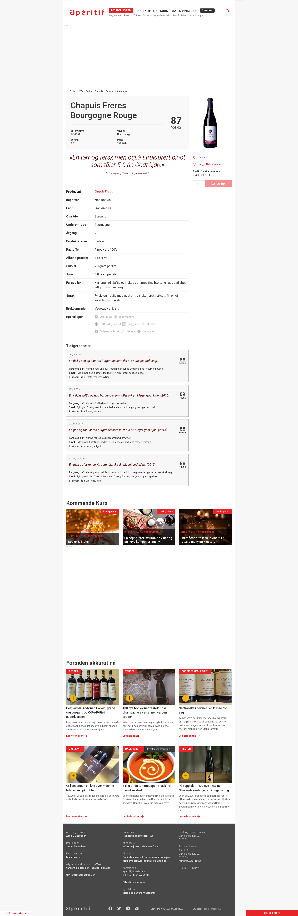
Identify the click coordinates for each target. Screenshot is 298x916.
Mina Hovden (73, 857)
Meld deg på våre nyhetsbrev (139, 893)
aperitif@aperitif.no (134, 871)
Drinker (137, 15)
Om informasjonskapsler (80, 875)
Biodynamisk (127, 317)
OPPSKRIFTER (146, 11)
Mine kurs (186, 15)
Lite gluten (134, 324)
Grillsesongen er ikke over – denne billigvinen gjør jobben (90, 788)
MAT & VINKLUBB (183, 11)
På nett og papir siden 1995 (138, 835)
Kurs (164, 11)
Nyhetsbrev (159, 15)
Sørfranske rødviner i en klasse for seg (203, 710)
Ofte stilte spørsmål (134, 882)
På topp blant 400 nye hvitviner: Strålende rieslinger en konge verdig (204, 788)
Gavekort (147, 15)
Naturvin (131, 331)
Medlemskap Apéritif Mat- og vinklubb (144, 860)
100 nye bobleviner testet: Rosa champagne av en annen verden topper (145, 712)
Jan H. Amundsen (76, 846)
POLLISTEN (123, 10)
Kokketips (198, 15)
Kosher (151, 324)
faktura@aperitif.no (190, 861)
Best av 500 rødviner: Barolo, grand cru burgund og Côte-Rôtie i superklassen (90, 712)
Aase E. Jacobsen (76, 835)
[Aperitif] (87, 12)
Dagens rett (115, 15)
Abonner (207, 10)
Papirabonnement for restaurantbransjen (146, 857)
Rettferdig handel (110, 324)
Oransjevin (148, 331)
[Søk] (227, 11)
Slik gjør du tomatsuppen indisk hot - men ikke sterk (148, 788)
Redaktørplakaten (100, 868)
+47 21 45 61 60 (139, 875)
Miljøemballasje (109, 331)
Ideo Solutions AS (212, 909)
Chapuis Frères (104, 191)
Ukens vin (127, 15)
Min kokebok (173, 15)
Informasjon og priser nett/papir (141, 846)
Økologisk (106, 317)
